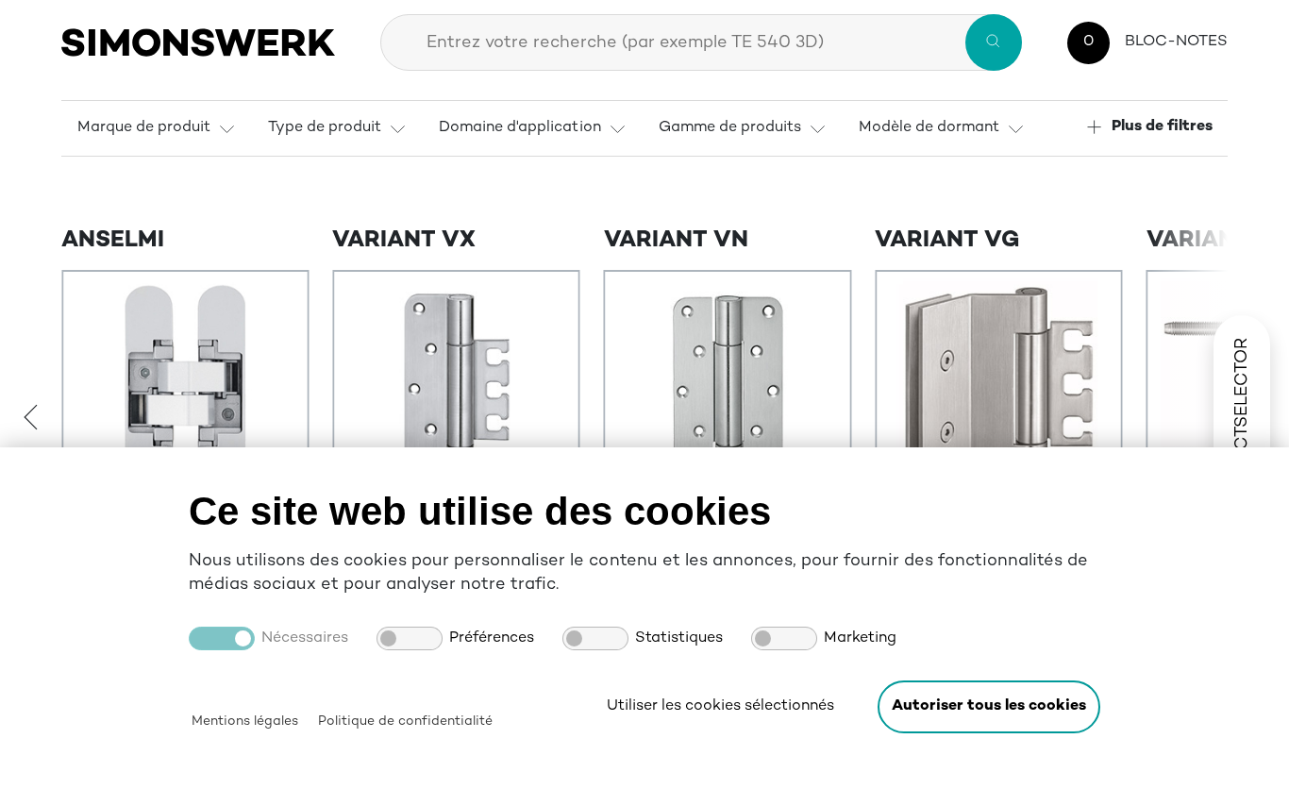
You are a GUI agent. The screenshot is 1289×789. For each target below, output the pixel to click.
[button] (989, 706)
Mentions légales (245, 721)
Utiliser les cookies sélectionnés (720, 706)
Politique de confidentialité (405, 721)
